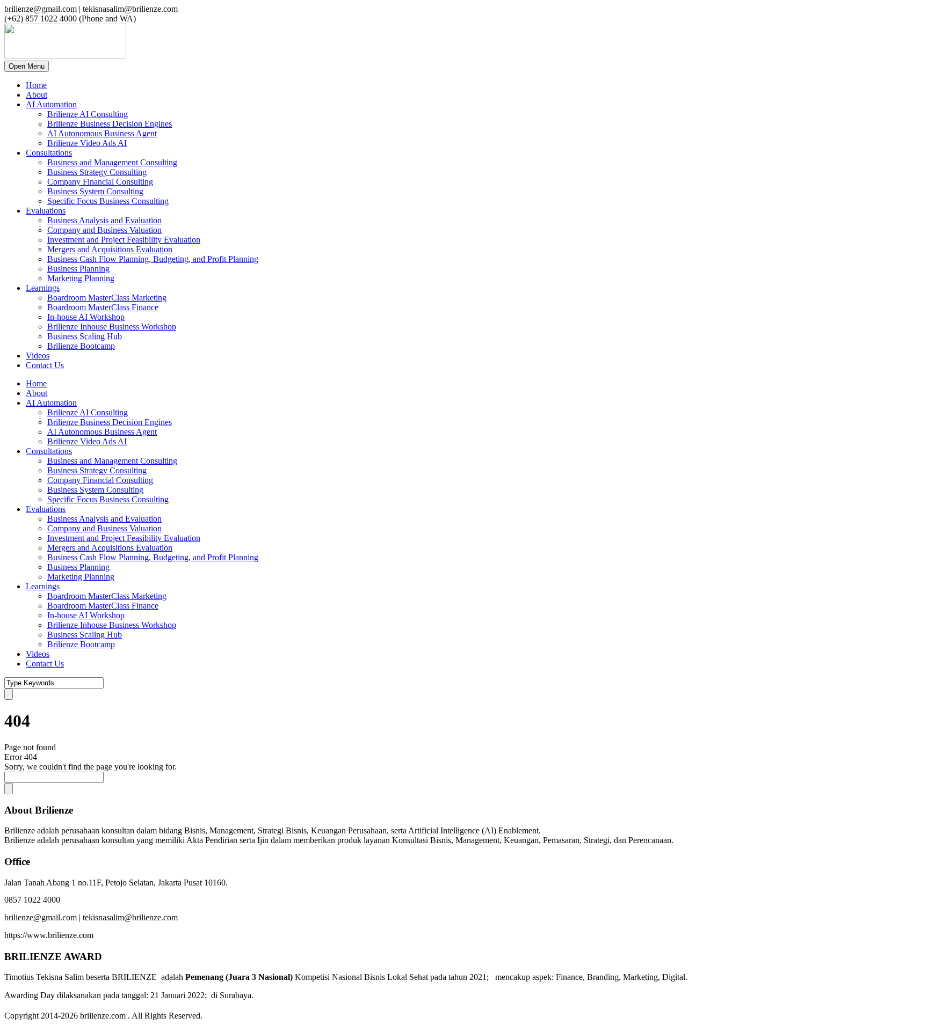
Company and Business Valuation (104, 230)
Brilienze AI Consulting (87, 114)
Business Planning (78, 268)
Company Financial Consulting (100, 181)
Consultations (49, 152)
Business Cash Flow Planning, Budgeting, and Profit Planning (152, 258)
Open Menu (27, 66)
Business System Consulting (95, 191)
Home (36, 85)
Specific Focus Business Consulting (108, 201)
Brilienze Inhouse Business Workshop (111, 326)
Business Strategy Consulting (97, 172)
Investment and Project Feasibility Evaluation (123, 239)
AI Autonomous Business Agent (102, 133)
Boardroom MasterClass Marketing (106, 297)
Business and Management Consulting (112, 162)
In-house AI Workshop (86, 316)
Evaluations (46, 210)
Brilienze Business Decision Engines (109, 123)
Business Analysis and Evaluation (104, 220)
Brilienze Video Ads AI (87, 143)
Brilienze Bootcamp (81, 345)
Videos (37, 355)
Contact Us (45, 365)
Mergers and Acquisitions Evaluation (109, 249)
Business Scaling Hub (84, 336)
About (36, 94)
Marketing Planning (80, 278)
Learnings (43, 287)
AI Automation (51, 104)
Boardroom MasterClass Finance (102, 307)
